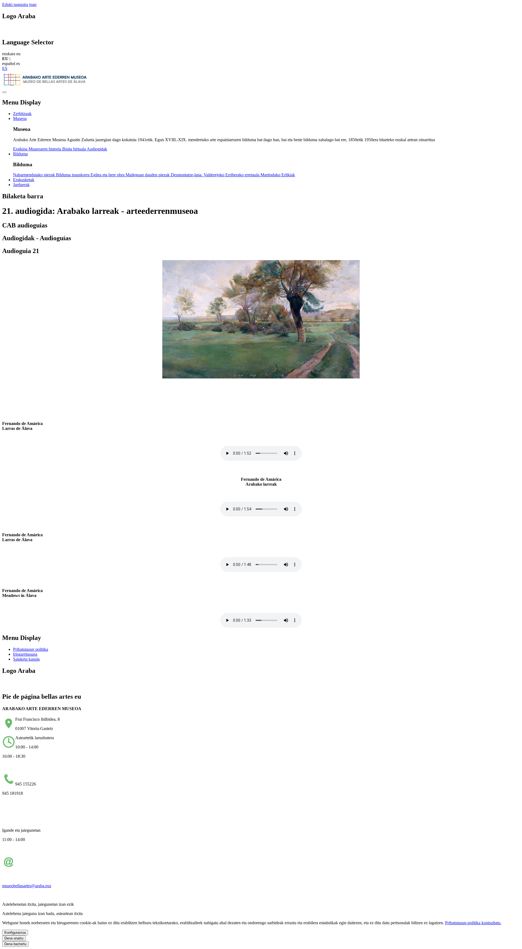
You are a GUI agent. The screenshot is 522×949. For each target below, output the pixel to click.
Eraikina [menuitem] (21, 149)
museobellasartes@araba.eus (26, 885)
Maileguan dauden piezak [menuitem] (148, 174)
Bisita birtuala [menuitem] (74, 149)
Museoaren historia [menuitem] (45, 149)
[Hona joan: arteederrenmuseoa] (45, 86)
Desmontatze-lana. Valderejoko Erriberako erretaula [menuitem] (215, 174)
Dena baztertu (15, 944)
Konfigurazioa (15, 932)
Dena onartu (13, 938)
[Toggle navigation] (4, 92)
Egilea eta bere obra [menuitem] (108, 174)
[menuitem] (22, 113)
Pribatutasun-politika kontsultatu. (473, 922)
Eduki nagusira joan (19, 4)
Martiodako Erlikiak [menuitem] (277, 174)
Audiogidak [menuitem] (97, 149)
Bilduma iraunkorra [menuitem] (73, 174)
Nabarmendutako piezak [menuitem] (34, 174)
